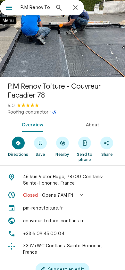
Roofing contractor (28, 112)
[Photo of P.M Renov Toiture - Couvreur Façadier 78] (62, 38)
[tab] (31, 124)
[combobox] (35, 7)
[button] (62, 195)
